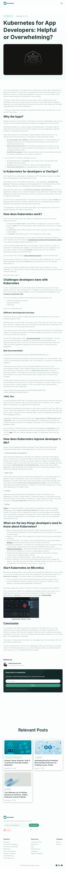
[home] (8, 3)
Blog (32, 846)
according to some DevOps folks (13, 294)
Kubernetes (6, 849)
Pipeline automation (9, 853)
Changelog (34, 851)
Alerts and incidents (9, 851)
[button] (61, 3)
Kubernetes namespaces (14, 549)
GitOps (5, 508)
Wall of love (34, 844)
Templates (6, 842)
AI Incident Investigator (10, 844)
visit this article (46, 595)
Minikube (9, 542)
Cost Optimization (8, 858)
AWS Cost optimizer (37, 853)
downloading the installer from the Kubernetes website (45, 239)
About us (59, 842)
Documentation (35, 849)
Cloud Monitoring (8, 856)
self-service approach (33, 338)
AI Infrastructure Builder (10, 846)
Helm (10, 432)
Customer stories (36, 842)
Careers (58, 844)
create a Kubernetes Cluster (32, 255)
